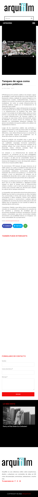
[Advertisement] (19, 334)
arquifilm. (26, 494)
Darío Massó (7, 88)
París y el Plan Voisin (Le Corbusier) (15, 426)
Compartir (7, 225)
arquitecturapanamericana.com (12, 220)
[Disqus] (19, 275)
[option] (19, 417)
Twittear (19, 225)
